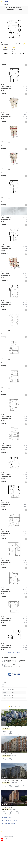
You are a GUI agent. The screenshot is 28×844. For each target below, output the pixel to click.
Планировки (5, 4)
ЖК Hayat (4, 777)
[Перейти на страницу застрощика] (14, 679)
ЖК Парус (5, 804)
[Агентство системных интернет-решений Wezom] (5, 839)
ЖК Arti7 (4, 750)
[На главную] (6, 2)
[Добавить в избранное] (24, 44)
